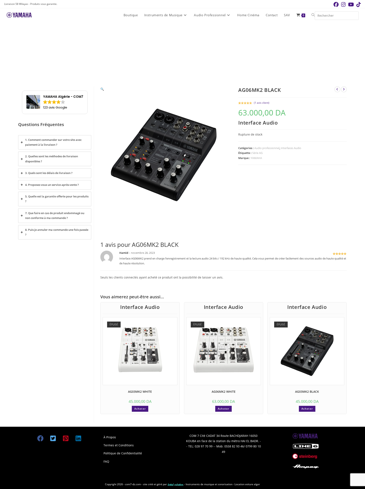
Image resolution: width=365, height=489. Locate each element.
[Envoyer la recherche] (354, 15)
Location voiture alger (247, 484)
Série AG (257, 153)
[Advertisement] (182, 53)
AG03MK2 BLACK (307, 392)
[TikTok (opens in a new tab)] (358, 4)
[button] (102, 89)
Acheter (140, 408)
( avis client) (261, 103)
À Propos (110, 437)
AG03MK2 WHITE (140, 392)
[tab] (54, 142)
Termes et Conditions (119, 445)
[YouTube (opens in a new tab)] (351, 4)
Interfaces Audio (291, 148)
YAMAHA (256, 158)
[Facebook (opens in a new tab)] (336, 4)
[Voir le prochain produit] (344, 89)
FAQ (106, 461)
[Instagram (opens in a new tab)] (343, 4)
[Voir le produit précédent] (337, 89)
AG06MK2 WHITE (224, 392)
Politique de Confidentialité (123, 453)
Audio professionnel (266, 148)
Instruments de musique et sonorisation (209, 484)
